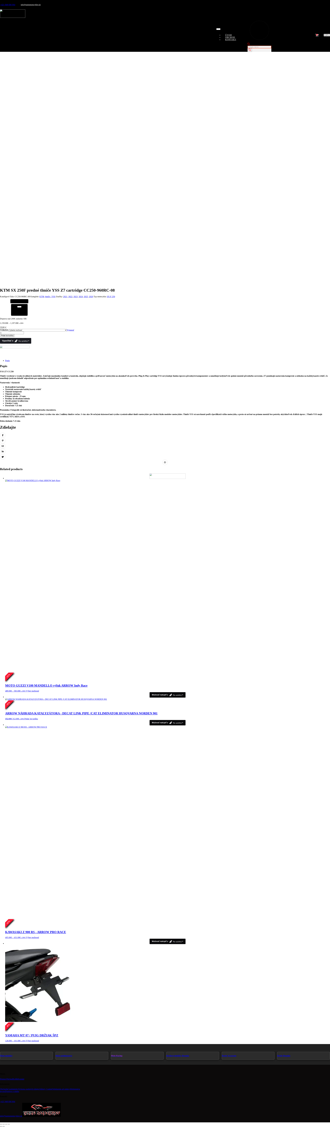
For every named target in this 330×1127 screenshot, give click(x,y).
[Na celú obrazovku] (4, 1124)
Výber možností (32, 691)
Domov (3, 1079)
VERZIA (4, 330)
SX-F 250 (111, 296)
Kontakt (230, 40)
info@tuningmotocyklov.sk (31, 5)
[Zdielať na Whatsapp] (165, 462)
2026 (91, 296)
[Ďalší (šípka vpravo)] (4, 1126)
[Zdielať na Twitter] (2, 457)
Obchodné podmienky (9, 1089)
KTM (41, 296)
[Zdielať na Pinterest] (2, 440)
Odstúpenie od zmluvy (61, 1089)
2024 (81, 296)
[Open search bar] (249, 44)
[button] (293, 35)
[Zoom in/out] (1, 1124)
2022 (70, 296)
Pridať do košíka (7, 336)
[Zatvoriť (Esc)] (9, 1124)
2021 (65, 296)
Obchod (9, 1079)
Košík (15, 1079)
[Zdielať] (6, 1124)
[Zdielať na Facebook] (2, 435)
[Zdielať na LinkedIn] (2, 451)
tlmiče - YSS (50, 296)
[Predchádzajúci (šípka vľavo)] (1, 1126)
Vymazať (70, 330)
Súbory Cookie (46, 1089)
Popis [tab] (7, 360)
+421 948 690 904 (7, 5)
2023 (75, 296)
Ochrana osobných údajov (29, 1089)
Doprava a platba (12, 1091)
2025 (86, 296)
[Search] (250, 50)
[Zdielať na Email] (2, 446)
